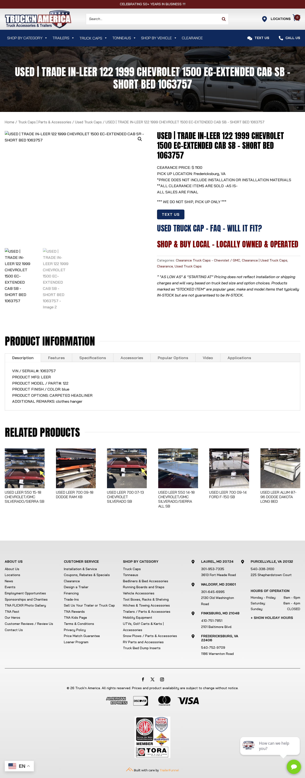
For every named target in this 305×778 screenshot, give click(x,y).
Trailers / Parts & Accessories (146, 611)
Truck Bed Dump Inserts (142, 648)
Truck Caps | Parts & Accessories (44, 122)
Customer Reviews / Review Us (29, 624)
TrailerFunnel (169, 770)
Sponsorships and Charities (26, 599)
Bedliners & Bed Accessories (145, 581)
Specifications (92, 357)
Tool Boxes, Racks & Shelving (146, 599)
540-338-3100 (262, 569)
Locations (12, 575)
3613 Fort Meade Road (218, 575)
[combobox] (157, 19)
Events (10, 587)
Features (56, 357)
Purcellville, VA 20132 (272, 561)
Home (9, 122)
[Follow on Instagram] (162, 679)
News (9, 581)
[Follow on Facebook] (143, 679)
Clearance (192, 37)
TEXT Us (171, 214)
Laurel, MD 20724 (217, 561)
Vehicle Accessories (138, 593)
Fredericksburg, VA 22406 (219, 638)
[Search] (224, 19)
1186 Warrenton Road (217, 654)
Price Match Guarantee (82, 636)
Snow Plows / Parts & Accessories (150, 636)
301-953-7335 (212, 569)
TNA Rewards (74, 611)
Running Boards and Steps (143, 587)
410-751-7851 (211, 620)
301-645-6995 (213, 592)
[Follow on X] (152, 679)
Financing (71, 593)
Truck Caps (132, 569)
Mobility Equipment (137, 617)
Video (208, 357)
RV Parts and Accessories (143, 642)
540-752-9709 (213, 647)
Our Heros (12, 617)
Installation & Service (80, 569)
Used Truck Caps (88, 122)
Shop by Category (24, 37)
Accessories (132, 357)
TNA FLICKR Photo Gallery (25, 605)
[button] (140, 139)
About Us (12, 569)
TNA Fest (12, 611)
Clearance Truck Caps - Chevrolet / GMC (208, 260)
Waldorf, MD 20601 (218, 584)
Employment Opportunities (25, 593)
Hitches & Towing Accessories (146, 605)
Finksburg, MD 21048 (220, 613)
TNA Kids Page (75, 617)
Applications (239, 357)
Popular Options (173, 357)
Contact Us (14, 630)
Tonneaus (121, 37)
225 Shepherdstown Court (271, 575)
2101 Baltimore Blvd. (216, 627)
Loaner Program (76, 642)
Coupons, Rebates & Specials (87, 575)
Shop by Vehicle (156, 37)
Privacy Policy (75, 630)
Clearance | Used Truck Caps (264, 260)
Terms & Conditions (79, 624)
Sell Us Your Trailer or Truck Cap (89, 605)
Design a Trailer (76, 587)
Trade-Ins (71, 599)
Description (23, 357)
